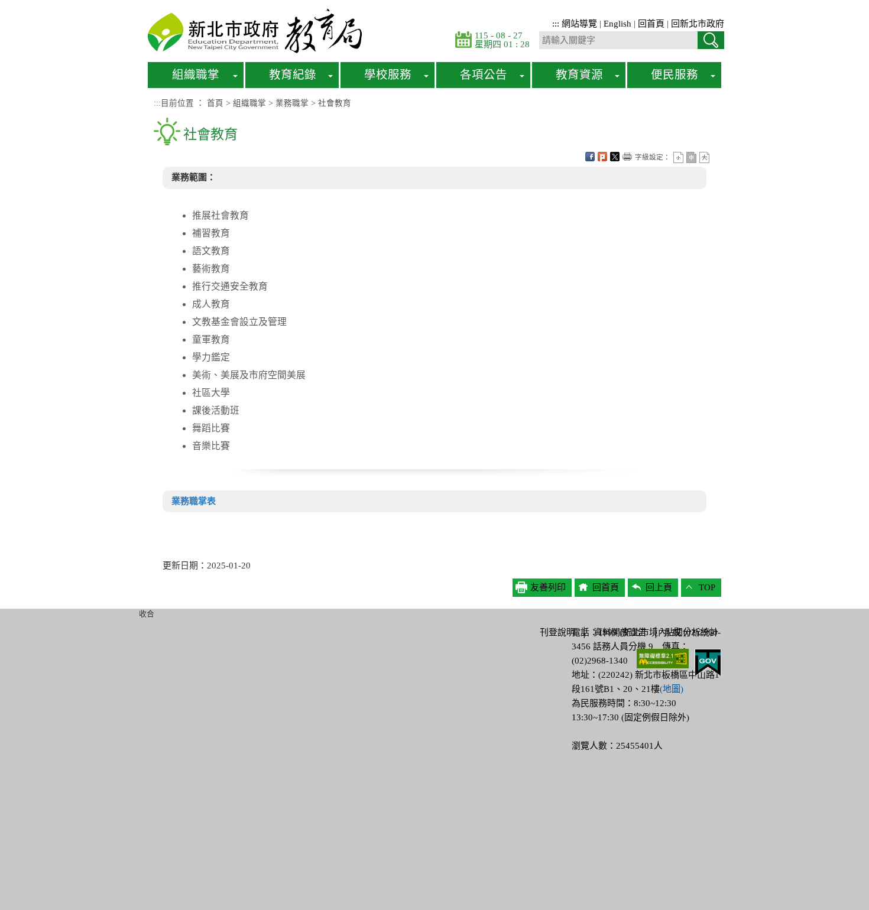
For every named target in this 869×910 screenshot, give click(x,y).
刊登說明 (557, 632)
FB (590, 156)
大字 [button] (704, 157)
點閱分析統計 (691, 632)
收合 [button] (146, 614)
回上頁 (659, 587)
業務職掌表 (193, 501)
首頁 (215, 103)
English (617, 23)
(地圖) (671, 689)
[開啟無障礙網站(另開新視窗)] (663, 657)
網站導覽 (579, 23)
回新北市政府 (697, 23)
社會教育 (334, 103)
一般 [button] (691, 157)
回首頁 (651, 23)
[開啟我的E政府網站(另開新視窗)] (708, 662)
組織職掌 (249, 103)
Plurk (602, 156)
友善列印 (627, 156)
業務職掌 (292, 103)
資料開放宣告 (620, 632)
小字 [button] (678, 157)
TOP (707, 587)
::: (555, 23)
